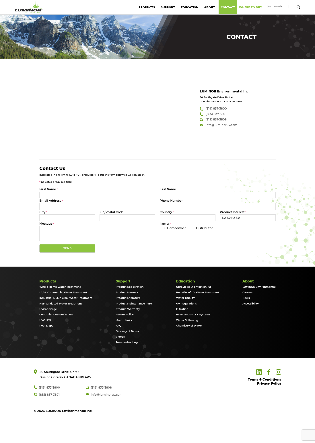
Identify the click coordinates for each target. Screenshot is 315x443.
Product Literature (128, 298)
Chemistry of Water (189, 325)
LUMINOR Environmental (259, 286)
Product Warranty (128, 309)
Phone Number (171, 200)
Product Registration (130, 286)
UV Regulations (186, 303)
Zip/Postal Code (112, 212)
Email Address (50, 200)
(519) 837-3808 (216, 119)
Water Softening (187, 320)
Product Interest (232, 212)
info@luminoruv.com (221, 125)
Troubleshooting (127, 342)
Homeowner (176, 228)
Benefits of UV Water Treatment (197, 292)
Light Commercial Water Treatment (63, 292)
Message (45, 223)
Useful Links (124, 320)
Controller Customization (56, 314)
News (246, 298)
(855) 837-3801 (216, 114)
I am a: (165, 223)
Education (189, 7)
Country (166, 212)
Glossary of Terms (127, 331)
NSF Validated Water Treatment (60, 303)
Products (147, 7)
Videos (120, 336)
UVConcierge (48, 309)
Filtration (182, 309)
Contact (228, 7)
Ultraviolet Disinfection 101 (193, 286)
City (42, 212)
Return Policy (125, 314)
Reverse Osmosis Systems (193, 314)
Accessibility (250, 303)
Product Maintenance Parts (134, 303)
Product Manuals (127, 292)
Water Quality (185, 298)
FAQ (118, 325)
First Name (47, 189)
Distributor (204, 228)
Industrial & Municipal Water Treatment (65, 298)
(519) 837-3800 (216, 108)
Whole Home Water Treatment (60, 286)
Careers (247, 292)
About (209, 7)
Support (168, 7)
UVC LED (45, 320)
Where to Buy (250, 7)
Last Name (168, 189)
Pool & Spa (46, 325)
